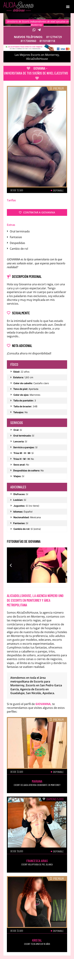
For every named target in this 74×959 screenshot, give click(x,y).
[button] (68, 7)
